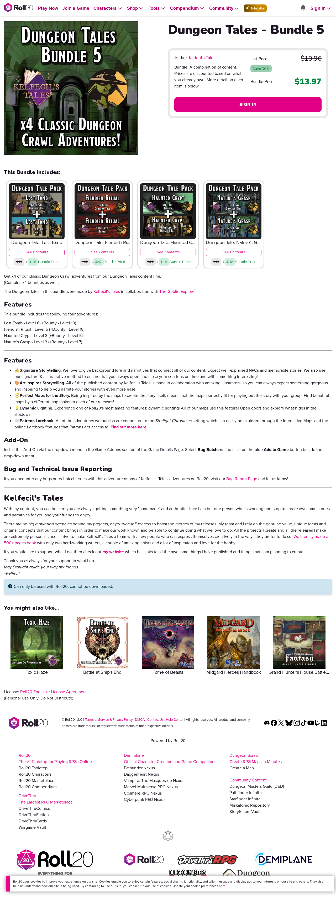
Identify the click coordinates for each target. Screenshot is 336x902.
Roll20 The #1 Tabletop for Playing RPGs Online (55, 758)
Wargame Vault (32, 827)
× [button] (330, 882)
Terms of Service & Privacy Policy (109, 719)
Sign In (247, 104)
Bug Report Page (241, 479)
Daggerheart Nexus (141, 774)
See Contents (36, 252)
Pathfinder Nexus (139, 768)
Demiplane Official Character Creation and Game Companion (169, 758)
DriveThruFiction (34, 815)
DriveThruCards (33, 821)
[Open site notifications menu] (302, 8)
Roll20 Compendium (38, 787)
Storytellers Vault (245, 811)
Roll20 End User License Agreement (53, 692)
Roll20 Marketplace (36, 780)
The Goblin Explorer (177, 291)
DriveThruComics (34, 808)
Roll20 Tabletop (33, 768)
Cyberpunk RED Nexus (144, 799)
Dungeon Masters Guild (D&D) (256, 786)
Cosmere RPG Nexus (143, 793)
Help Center (174, 719)
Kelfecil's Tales (202, 58)
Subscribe (257, 8)
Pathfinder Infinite (245, 793)
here (222, 886)
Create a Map (241, 768)
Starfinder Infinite (245, 799)
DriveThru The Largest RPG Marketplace (46, 799)
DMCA (140, 719)
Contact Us (155, 719)
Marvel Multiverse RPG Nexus (151, 787)
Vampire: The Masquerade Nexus (154, 780)
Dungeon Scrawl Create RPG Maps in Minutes (255, 758)
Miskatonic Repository (249, 805)
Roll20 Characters (35, 774)
